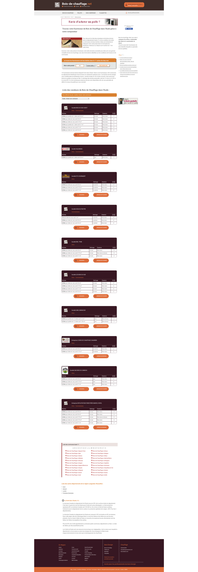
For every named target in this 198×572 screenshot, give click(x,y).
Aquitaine (61, 549)
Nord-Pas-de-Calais (89, 547)
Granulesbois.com (124, 551)
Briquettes (106, 551)
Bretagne (60, 556)
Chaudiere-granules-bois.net (126, 549)
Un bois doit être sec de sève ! (126, 57)
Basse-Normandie (62, 552)
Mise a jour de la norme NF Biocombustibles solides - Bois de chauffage (127, 61)
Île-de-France (74, 552)
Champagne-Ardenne (63, 560)
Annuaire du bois (105, 569)
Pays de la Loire (88, 549)
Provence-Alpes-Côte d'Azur (90, 554)
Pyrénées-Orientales (68, 493)
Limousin (74, 556)
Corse (73, 547)
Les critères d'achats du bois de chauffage (129, 70)
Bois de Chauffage (72, 451)
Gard (64, 487)
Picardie (86, 551)
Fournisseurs (94, 569)
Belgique (86, 558)
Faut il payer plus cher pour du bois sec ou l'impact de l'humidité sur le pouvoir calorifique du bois (129, 74)
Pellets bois (106, 549)
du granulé (112, 569)
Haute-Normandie (75, 551)
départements (67, 17)
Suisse (86, 560)
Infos (73, 110)
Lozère (64, 491)
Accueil (62, 17)
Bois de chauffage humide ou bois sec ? (128, 65)
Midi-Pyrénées (74, 560)
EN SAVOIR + (82, 134)
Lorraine (73, 558)
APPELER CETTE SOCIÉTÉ (102, 134)
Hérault (65, 489)
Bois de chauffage (108, 547)
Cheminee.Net (124, 547)
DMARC (126, 569)
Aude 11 (72, 17)
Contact (74, 569)
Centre (60, 558)
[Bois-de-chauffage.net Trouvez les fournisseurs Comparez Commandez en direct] (57, 6)
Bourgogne (61, 554)
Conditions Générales (81, 569)
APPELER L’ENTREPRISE (101, 356)
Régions (99, 569)
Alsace (60, 547)
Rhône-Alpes (87, 556)
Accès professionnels (133, 12)
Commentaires (79, 110)
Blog (71, 569)
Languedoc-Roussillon (76, 554)
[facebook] (129, 29)
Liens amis (117, 569)
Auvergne (61, 551)
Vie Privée (89, 569)
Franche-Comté (75, 549)
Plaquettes (106, 553)
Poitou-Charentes (88, 552)
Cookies (122, 569)
